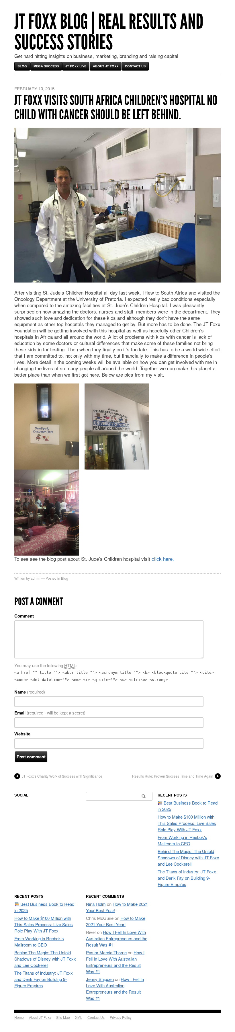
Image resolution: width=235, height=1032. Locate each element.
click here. (163, 558)
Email (49, 713)
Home (19, 1017)
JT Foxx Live (75, 66)
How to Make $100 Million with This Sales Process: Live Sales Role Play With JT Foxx (187, 823)
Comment (24, 616)
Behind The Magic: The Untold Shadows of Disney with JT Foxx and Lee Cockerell (188, 857)
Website (22, 734)
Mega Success (46, 66)
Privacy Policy (121, 1017)
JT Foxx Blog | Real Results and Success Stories (108, 31)
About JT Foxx (105, 66)
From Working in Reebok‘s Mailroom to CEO (182, 840)
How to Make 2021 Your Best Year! (115, 921)
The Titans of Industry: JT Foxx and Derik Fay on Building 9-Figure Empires (187, 878)
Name (29, 692)
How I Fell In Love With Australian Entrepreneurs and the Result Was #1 (116, 938)
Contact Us (135, 66)
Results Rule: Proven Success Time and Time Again (172, 776)
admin (35, 578)
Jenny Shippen (100, 979)
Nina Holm (96, 904)
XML (78, 1017)
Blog (22, 66)
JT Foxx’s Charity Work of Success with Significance (62, 776)
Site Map (63, 1017)
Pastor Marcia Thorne (106, 952)
